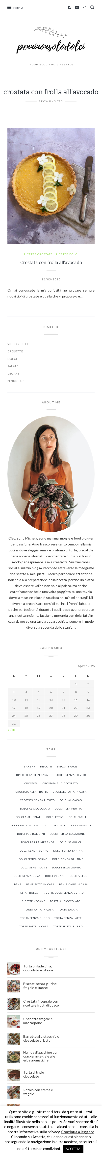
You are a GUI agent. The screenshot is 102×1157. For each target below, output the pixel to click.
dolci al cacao (70, 800)
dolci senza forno (33, 859)
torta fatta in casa (39, 909)
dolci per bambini (31, 833)
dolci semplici (70, 842)
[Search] (92, 7)
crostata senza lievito (37, 800)
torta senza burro (35, 917)
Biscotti (46, 766)
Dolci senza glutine (67, 859)
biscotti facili (67, 766)
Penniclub (16, 381)
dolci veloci (79, 875)
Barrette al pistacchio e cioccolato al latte (41, 1038)
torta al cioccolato (65, 901)
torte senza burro (68, 926)
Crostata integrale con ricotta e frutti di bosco (41, 1003)
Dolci (12, 358)
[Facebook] (69, 7)
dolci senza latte (34, 867)
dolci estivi (55, 816)
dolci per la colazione (67, 833)
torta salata (68, 909)
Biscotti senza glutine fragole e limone (40, 986)
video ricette (18, 343)
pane (18, 884)
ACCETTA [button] (73, 1149)
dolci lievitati (54, 825)
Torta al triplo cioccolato (33, 1074)
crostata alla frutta (32, 791)
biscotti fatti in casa (32, 774)
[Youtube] (77, 7)
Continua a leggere (77, 1132)
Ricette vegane (33, 901)
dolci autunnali (29, 816)
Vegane (13, 373)
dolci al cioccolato (35, 808)
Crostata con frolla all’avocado (51, 262)
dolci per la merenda (38, 842)
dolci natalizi (80, 825)
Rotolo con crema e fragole (38, 1092)
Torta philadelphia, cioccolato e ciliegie (38, 968)
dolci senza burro (34, 850)
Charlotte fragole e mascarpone (38, 1021)
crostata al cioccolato (60, 783)
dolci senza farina (68, 850)
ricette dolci (67, 254)
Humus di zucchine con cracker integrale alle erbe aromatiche (40, 1056)
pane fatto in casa (40, 884)
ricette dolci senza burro (63, 892)
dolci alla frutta (68, 808)
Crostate (15, 351)
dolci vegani (55, 875)
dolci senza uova (27, 875)
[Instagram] (84, 7)
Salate (12, 366)
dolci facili (77, 816)
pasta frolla (28, 892)
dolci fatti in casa (25, 825)
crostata (31, 783)
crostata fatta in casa (70, 791)
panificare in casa (73, 884)
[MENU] (9, 7)
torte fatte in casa (34, 926)
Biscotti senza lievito (69, 774)
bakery (29, 766)
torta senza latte (68, 917)
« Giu (11, 730)
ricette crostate (38, 254)
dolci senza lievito (66, 867)
